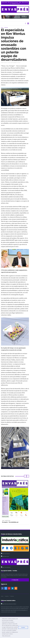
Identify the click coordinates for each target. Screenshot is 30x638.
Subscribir (15, 579)
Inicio (2, 27)
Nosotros (7, 596)
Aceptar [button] (23, 627)
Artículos (6, 27)
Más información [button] (6, 635)
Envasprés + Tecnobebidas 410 (10, 522)
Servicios (12, 596)
